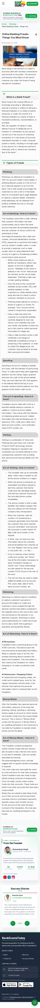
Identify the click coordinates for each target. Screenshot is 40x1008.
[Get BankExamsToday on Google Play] (26, 984)
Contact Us (7, 959)
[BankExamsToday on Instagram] (13, 877)
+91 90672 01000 (14, 975)
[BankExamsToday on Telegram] (9, 877)
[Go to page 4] (27, 923)
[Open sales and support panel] (35, 1003)
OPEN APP (33, 4)
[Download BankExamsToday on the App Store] (9, 984)
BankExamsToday (13, 938)
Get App (33, 829)
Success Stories (28, 959)
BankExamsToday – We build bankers (21, 997)
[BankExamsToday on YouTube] (5, 877)
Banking (13, 24)
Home (4, 24)
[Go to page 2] (12, 923)
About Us (25, 955)
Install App (32, 16)
